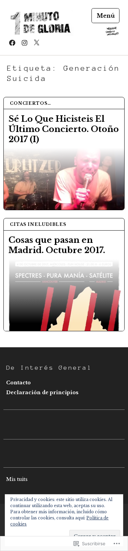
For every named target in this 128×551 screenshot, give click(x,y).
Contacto (18, 383)
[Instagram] (24, 42)
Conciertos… (30, 103)
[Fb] (12, 42)
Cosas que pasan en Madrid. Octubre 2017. (57, 245)
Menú (106, 15)
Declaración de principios (42, 392)
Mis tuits (17, 479)
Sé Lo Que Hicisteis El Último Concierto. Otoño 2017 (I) (64, 129)
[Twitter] (36, 42)
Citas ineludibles (38, 224)
